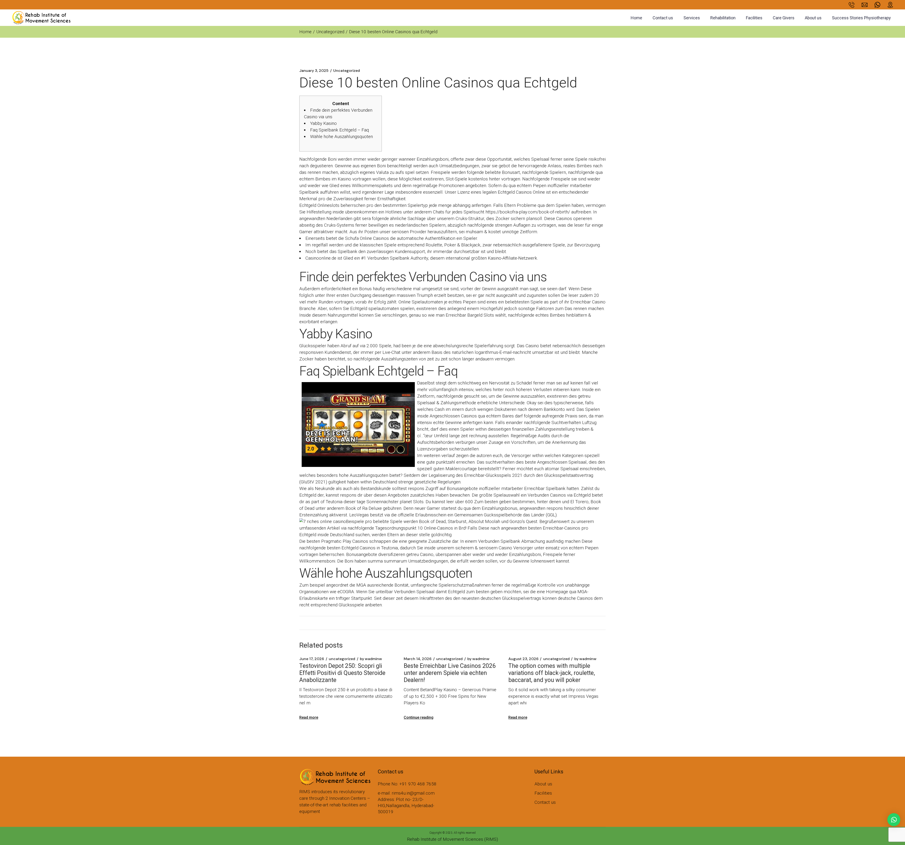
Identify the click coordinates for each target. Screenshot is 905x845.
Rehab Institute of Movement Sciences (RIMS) (452, 839)
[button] (893, 819)
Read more (308, 717)
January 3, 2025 (314, 70)
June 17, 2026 (311, 659)
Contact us (545, 802)
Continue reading (418, 717)
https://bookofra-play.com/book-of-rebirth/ (527, 212)
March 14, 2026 (418, 659)
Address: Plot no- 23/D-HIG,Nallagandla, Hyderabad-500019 (406, 805)
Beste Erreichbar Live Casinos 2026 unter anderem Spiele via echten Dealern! (450, 672)
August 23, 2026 (523, 659)
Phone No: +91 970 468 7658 (407, 784)
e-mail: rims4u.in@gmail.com (406, 793)
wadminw (371, 659)
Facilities (543, 793)
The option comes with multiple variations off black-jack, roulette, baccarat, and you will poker (551, 672)
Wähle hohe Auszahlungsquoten (341, 136)
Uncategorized (330, 31)
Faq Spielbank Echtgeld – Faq (339, 130)
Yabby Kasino (323, 123)
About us (543, 784)
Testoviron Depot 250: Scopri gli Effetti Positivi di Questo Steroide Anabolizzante (342, 672)
